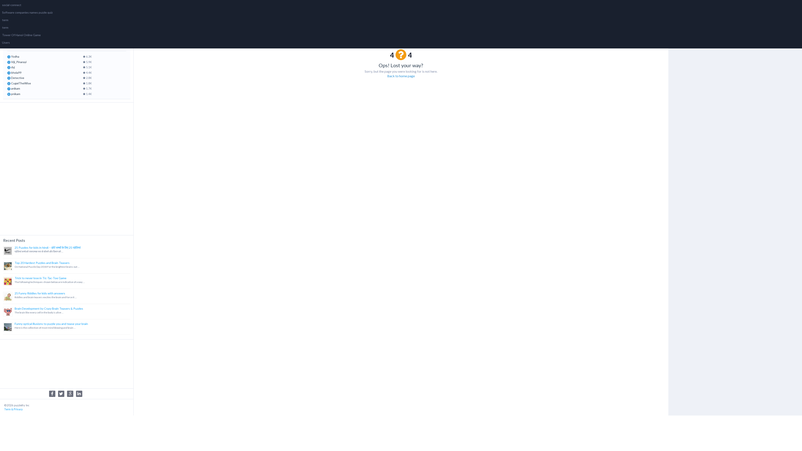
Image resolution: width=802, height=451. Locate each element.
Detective (17, 78)
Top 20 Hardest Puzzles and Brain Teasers (42, 263)
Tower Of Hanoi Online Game (21, 35)
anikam (15, 88)
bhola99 (16, 72)
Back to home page (401, 76)
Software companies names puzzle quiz (27, 12)
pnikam (15, 94)
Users (6, 42)
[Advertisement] (66, 168)
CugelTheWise (21, 83)
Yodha (15, 56)
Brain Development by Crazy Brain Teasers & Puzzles (49, 308)
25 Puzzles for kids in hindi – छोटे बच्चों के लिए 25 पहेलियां (48, 247)
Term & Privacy (13, 409)
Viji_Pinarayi (19, 62)
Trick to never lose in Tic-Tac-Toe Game (40, 278)
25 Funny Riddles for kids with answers (40, 293)
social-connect (11, 5)
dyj (13, 67)
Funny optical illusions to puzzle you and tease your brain (51, 324)
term (5, 20)
